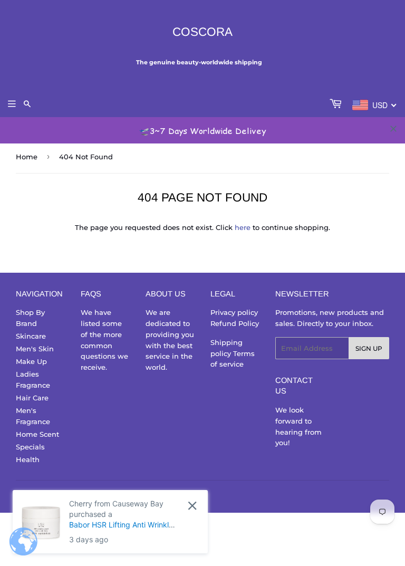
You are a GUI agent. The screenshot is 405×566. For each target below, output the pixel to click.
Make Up (31, 361)
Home (26, 156)
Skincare (31, 336)
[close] (393, 128)
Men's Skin (35, 348)
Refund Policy (234, 323)
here (242, 227)
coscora (202, 32)
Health (28, 459)
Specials (30, 447)
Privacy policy (234, 312)
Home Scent (37, 434)
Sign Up (368, 348)
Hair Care (32, 398)
